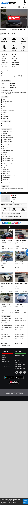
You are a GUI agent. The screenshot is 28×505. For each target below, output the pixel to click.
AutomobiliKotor (5, 329)
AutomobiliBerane (5, 320)
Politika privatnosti (7, 363)
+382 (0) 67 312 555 (20, 364)
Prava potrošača (6, 365)
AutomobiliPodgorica (20, 336)
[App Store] (19, 378)
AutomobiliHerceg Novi (6, 327)
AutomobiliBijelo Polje (20, 320)
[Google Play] (9, 378)
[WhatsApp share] (10, 223)
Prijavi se (4, 355)
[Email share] (16, 223)
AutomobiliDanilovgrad (6, 325)
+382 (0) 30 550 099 (20, 366)
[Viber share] (13, 223)
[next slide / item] (27, 18)
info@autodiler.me (20, 368)
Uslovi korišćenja (6, 361)
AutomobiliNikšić (5, 332)
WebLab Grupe (18, 392)
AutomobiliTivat (19, 339)
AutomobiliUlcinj (19, 341)
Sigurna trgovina (6, 367)
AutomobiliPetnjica (19, 332)
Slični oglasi (15, 227)
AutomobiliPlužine (5, 336)
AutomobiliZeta (4, 343)
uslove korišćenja (12, 502)
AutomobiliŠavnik (19, 343)
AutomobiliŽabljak (5, 345)
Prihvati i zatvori (25, 501)
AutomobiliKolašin (19, 327)
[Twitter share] (6, 223)
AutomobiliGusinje (19, 325)
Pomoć (3, 359)
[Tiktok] (24, 372)
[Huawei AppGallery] (14, 382)
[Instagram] (20, 372)
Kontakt (4, 357)
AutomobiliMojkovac (20, 329)
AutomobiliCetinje (19, 323)
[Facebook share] (3, 223)
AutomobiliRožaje (5, 339)
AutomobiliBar (18, 318)
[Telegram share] (19, 223)
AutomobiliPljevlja (19, 334)
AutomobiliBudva (5, 323)
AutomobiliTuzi (4, 341)
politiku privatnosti (4, 504)
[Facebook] (16, 372)
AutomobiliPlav (4, 334)
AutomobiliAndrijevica (6, 318)
